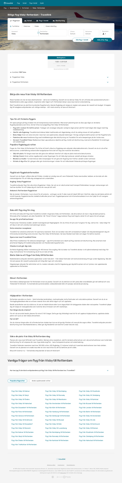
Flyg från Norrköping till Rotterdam (57, 432)
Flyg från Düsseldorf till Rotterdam (24, 408)
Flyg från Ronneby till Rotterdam (57, 436)
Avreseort (15, 31)
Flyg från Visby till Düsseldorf (22, 424)
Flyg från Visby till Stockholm (89, 391)
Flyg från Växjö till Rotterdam (22, 436)
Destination (43, 31)
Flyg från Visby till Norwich (21, 428)
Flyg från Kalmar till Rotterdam (22, 432)
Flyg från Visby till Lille (87, 420)
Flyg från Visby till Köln (53, 424)
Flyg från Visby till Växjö (20, 395)
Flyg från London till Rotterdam (90, 408)
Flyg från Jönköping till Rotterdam (91, 436)
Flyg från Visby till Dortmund (89, 424)
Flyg (18, 3)
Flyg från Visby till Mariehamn (56, 399)
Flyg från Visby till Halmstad (21, 403)
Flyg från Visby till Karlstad (88, 399)
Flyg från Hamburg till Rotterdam (57, 412)
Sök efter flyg (102, 40)
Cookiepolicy (61, 465)
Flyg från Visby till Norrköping (55, 391)
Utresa (72, 31)
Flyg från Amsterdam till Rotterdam (58, 403)
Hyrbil (42, 3)
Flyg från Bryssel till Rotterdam (90, 403)
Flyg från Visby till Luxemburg (56, 428)
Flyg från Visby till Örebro (20, 399)
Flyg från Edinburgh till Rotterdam (57, 416)
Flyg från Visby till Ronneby (55, 395)
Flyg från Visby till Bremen (88, 428)
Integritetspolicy (71, 465)
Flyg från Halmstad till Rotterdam (91, 440)
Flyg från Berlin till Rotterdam (89, 412)
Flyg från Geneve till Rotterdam (22, 416)
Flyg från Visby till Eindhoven (21, 420)
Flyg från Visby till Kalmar (20, 391)
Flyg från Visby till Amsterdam (90, 416)
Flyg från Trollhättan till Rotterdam (24, 444)
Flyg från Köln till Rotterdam (55, 408)
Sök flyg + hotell (82, 40)
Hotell (24, 3)
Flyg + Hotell (33, 3)
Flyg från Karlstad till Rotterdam (56, 440)
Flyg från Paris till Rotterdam (21, 412)
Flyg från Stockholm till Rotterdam (91, 432)
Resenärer (105, 31)
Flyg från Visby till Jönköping (89, 395)
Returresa (88, 31)
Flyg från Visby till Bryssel (54, 420)
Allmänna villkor (51, 465)
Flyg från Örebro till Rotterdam (22, 440)
